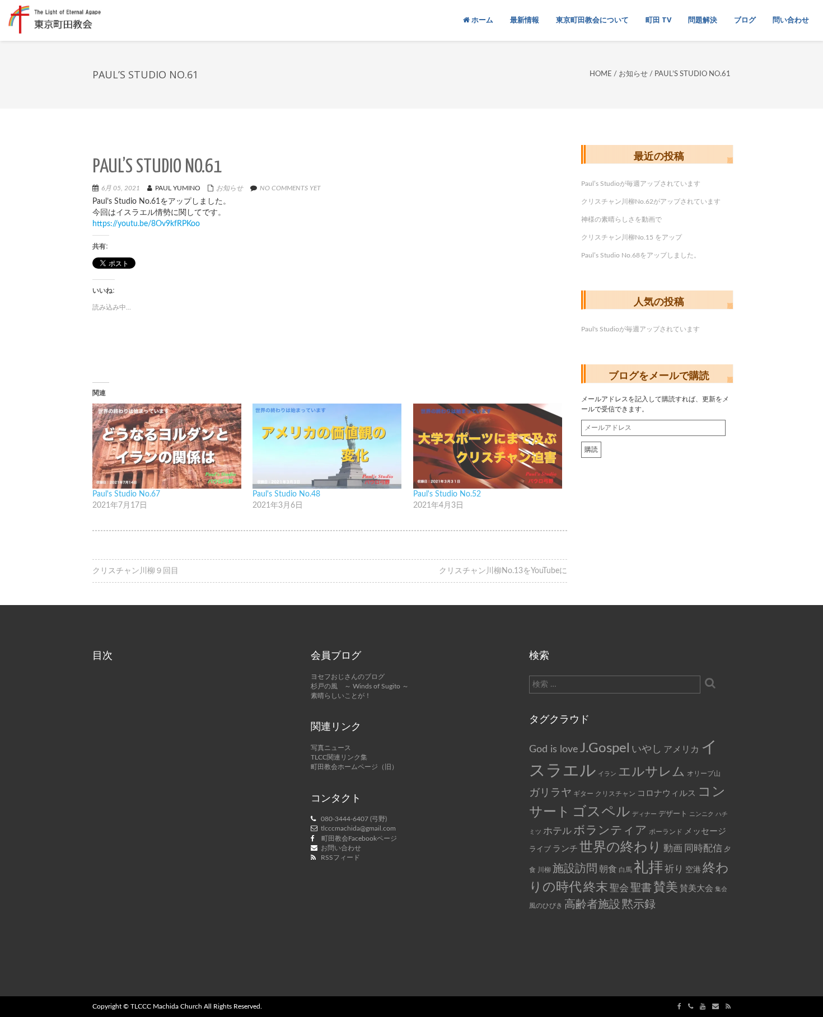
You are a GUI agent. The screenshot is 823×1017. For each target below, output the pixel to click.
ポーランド (665, 832)
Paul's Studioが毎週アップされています (640, 329)
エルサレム (651, 772)
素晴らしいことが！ (341, 695)
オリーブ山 (704, 773)
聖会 (619, 888)
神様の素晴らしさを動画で (621, 219)
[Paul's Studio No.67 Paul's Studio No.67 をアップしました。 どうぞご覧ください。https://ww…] (166, 446)
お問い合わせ (341, 848)
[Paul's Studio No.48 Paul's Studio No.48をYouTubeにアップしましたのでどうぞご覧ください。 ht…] (326, 446)
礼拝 (648, 867)
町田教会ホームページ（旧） (354, 766)
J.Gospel (605, 748)
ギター (583, 794)
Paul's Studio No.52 (447, 494)
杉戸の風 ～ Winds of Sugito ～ (360, 686)
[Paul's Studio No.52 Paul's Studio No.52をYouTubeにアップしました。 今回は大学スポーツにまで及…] (487, 446)
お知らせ (633, 74)
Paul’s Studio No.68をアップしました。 (640, 255)
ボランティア (610, 830)
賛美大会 (696, 888)
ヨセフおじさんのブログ (348, 676)
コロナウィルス (666, 793)
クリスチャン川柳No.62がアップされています (651, 201)
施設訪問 (575, 868)
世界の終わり (620, 847)
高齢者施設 (592, 904)
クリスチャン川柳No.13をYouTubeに (503, 571)
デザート (673, 814)
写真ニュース (331, 747)
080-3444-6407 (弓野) (354, 819)
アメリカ (681, 749)
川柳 (544, 869)
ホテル (557, 831)
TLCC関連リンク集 (339, 757)
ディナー (644, 814)
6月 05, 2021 (120, 188)
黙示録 (639, 904)
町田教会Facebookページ (359, 838)
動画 (672, 848)
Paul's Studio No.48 (286, 494)
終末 (595, 887)
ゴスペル (601, 812)
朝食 (608, 869)
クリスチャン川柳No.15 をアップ (631, 237)
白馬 (625, 870)
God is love (553, 749)
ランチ (565, 849)
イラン (607, 774)
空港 (693, 870)
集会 (721, 889)
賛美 (665, 887)
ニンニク (701, 814)
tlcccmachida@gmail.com (358, 828)
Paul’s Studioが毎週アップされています (640, 183)
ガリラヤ (550, 793)
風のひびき (546, 905)
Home (601, 74)
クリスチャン (615, 793)
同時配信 (703, 848)
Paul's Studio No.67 (126, 494)
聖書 (641, 888)
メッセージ (705, 831)
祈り (674, 869)
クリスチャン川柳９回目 (135, 571)
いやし (647, 749)
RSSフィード (340, 857)
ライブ (540, 849)
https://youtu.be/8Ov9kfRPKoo (146, 224)
